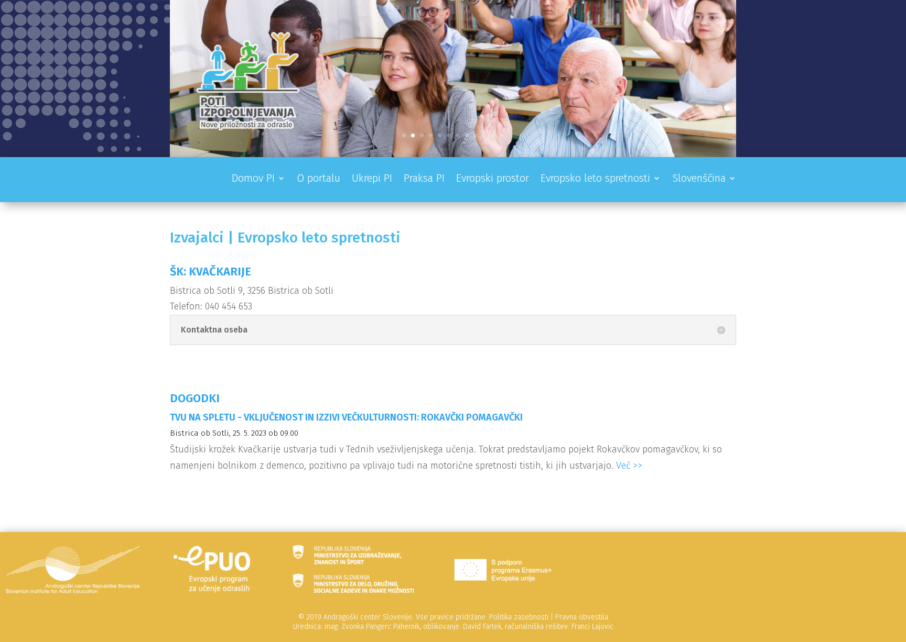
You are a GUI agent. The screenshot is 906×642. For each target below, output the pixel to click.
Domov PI (253, 179)
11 (493, 135)
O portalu (318, 179)
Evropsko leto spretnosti (595, 179)
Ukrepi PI (372, 179)
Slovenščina (699, 179)
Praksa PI (424, 179)
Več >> (629, 465)
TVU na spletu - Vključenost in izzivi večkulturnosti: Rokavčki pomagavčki (346, 417)
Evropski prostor (492, 179)
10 (484, 135)
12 (502, 135)
